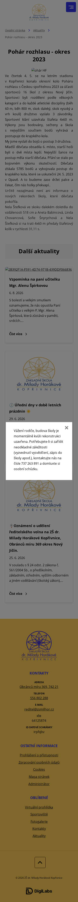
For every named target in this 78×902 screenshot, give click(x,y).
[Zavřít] (66, 428)
